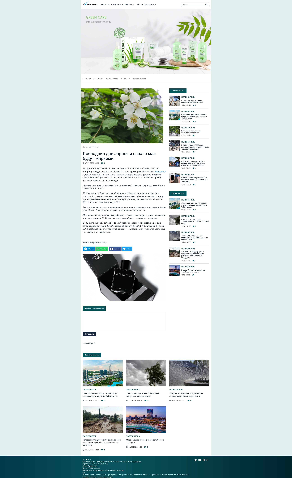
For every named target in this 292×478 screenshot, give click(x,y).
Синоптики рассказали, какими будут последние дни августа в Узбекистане (194, 117)
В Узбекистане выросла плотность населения (191, 132)
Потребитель (188, 97)
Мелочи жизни (139, 78)
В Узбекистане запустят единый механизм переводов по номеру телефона (194, 180)
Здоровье (125, 78)
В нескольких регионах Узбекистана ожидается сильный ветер (195, 221)
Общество (98, 78)
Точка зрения (112, 78)
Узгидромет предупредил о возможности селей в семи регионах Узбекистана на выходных (192, 255)
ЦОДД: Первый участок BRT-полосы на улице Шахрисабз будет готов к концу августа (193, 163)
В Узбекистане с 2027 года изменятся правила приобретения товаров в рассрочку (195, 147)
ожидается (160, 171)
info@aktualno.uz (94, 468)
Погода (103, 242)
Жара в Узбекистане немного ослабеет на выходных (193, 271)
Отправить (89, 334)
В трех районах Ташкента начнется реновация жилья (192, 101)
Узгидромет (93, 242)
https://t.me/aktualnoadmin (114, 470)
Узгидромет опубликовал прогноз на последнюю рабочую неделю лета (194, 237)
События (86, 78)
